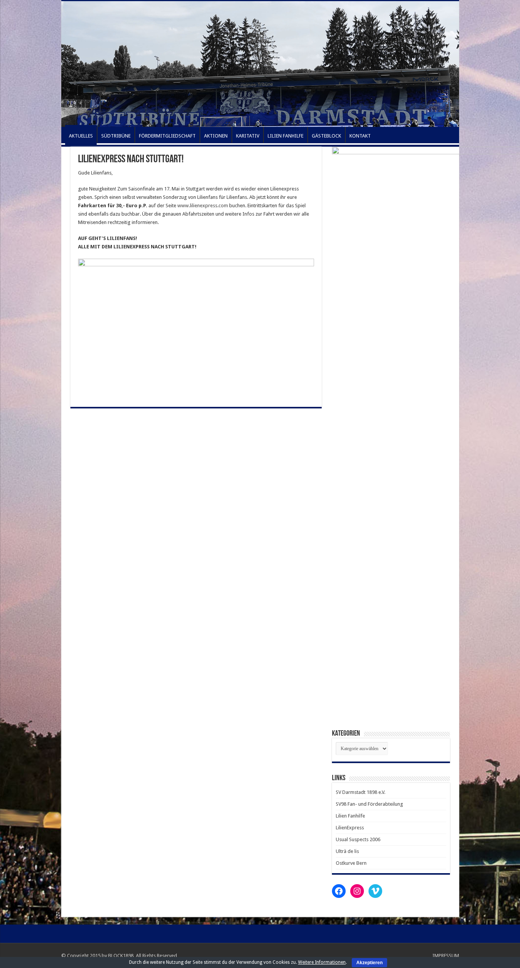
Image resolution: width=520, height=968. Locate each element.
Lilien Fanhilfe (350, 816)
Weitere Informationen (322, 962)
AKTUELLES (81, 136)
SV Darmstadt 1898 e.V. (360, 792)
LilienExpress (350, 827)
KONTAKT (360, 136)
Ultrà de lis (347, 851)
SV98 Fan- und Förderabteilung (369, 804)
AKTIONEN (216, 136)
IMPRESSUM (445, 955)
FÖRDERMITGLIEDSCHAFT (167, 136)
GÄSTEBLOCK (326, 136)
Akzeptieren (369, 962)
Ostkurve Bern (351, 863)
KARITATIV (247, 136)
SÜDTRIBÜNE (116, 136)
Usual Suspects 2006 (358, 839)
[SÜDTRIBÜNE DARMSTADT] (260, 64)
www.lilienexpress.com (202, 205)
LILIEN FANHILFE (285, 136)
